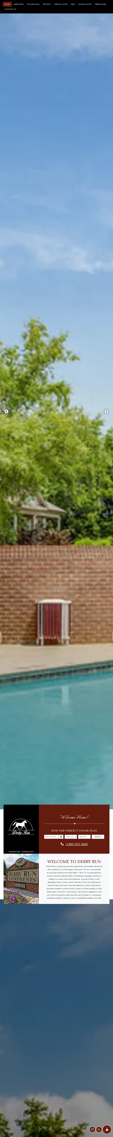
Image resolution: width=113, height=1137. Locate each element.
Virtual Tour (60, 4)
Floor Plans (33, 4)
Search (98, 837)
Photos (47, 4)
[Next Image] (106, 411)
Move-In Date (51, 837)
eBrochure (100, 4)
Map (73, 4)
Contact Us (10, 9)
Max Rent (83, 837)
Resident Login (27, 851)
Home (7, 4)
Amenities (19, 4)
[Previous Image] (6, 411)
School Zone (84, 4)
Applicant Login (14, 851)
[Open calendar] (61, 837)
